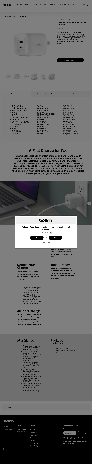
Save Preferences (47, 242)
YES (37, 237)
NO (55, 237)
